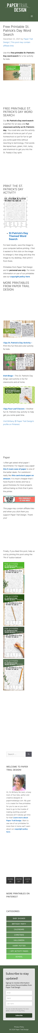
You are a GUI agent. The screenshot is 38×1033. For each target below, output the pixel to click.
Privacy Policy (19, 1027)
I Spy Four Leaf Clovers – (14, 409)
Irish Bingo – (8, 376)
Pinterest (19, 880)
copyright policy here (20, 276)
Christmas (19, 935)
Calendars (19, 929)
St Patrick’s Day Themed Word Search (18, 236)
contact (27, 880)
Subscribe (19, 1015)
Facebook (10, 880)
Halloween (19, 940)
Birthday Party (19, 924)
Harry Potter (19, 946)
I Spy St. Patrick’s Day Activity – (17, 343)
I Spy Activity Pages (19, 951)
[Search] (29, 754)
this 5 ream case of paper (14, 469)
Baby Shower (19, 918)
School (19, 957)
